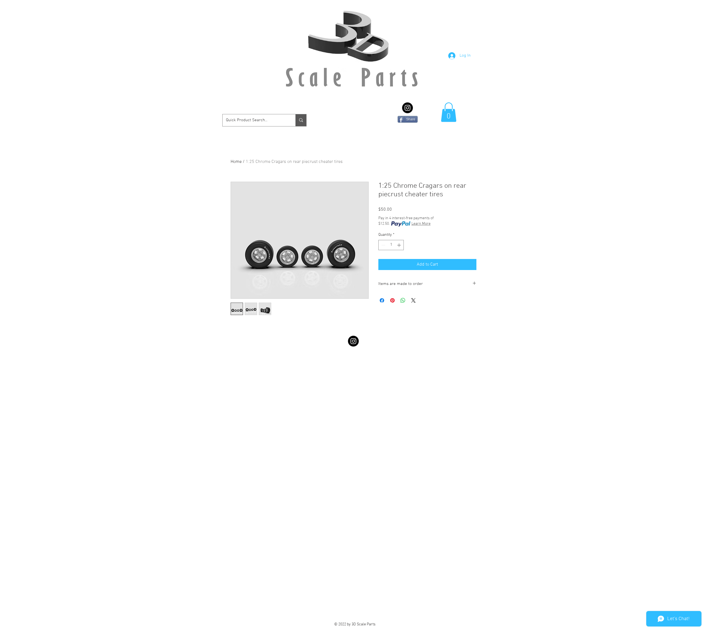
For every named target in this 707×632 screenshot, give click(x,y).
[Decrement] (382, 245)
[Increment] (399, 245)
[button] (448, 112)
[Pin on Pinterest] (392, 300)
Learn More (421, 223)
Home (236, 162)
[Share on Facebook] (382, 300)
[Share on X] (413, 300)
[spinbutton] (391, 245)
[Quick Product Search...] (301, 120)
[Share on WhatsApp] (403, 300)
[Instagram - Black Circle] (407, 107)
